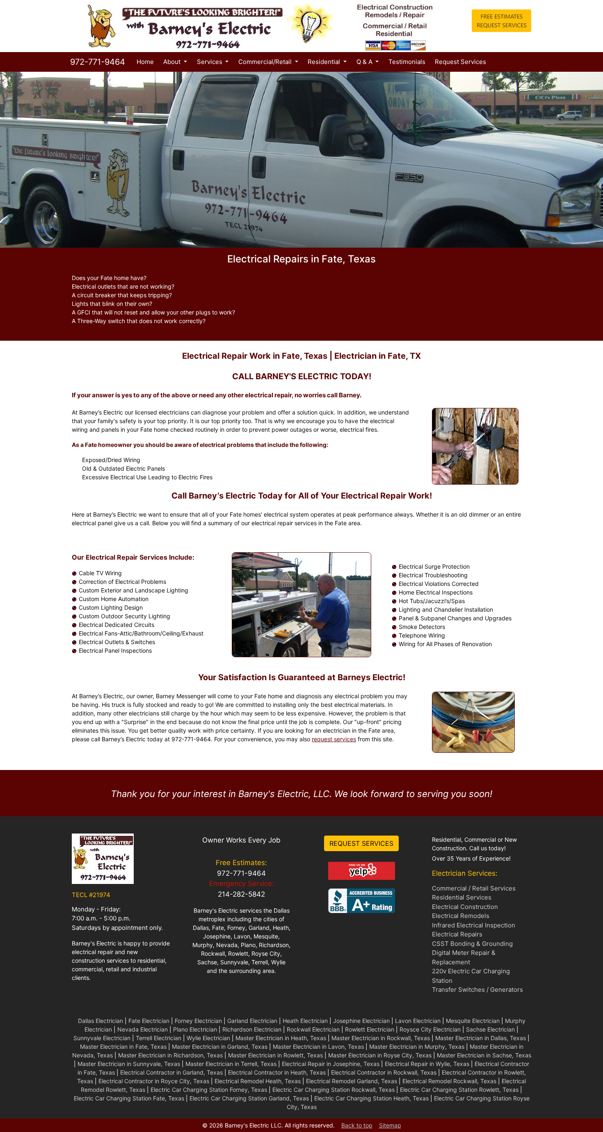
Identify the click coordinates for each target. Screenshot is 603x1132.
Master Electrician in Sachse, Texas (484, 1055)
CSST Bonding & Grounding (472, 944)
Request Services (460, 62)
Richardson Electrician (251, 1029)
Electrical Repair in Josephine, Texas (330, 1063)
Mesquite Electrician (473, 1020)
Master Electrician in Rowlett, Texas (275, 1055)
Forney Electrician (198, 1020)
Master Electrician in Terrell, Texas (230, 1063)
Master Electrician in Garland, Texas (219, 1046)
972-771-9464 (96, 62)
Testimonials (406, 62)
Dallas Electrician (100, 1020)
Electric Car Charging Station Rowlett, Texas (459, 1089)
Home (147, 61)
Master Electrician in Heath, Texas (280, 1037)
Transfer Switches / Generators (477, 989)
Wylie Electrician (208, 1037)
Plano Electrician (195, 1029)
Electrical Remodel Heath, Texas (258, 1080)
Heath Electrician (305, 1020)
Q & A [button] (365, 62)
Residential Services (461, 897)
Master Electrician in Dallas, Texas (480, 1037)
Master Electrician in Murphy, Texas (416, 1046)
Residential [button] (325, 62)
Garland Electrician (252, 1020)
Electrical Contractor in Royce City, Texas (153, 1080)
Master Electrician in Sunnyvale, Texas (129, 1063)
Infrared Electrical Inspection (473, 925)
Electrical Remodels (460, 916)
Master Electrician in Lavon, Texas (318, 1046)
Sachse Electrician (490, 1029)
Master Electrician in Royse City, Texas (380, 1055)
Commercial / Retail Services (474, 888)
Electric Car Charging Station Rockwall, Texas (333, 1089)
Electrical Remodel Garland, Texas (351, 1080)
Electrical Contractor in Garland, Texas (171, 1072)
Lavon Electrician (418, 1020)
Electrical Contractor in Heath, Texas (277, 1072)
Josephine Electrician (361, 1020)
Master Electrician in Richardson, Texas (170, 1055)
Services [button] (210, 62)
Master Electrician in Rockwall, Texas (380, 1037)
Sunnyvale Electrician (101, 1037)
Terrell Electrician (158, 1037)
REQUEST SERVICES (361, 843)
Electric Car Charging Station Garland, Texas (249, 1098)
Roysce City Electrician (430, 1029)
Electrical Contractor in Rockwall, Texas (383, 1072)
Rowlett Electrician (369, 1029)
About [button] (172, 62)
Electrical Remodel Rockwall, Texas (449, 1080)
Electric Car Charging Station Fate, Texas (129, 1098)
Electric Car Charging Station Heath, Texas (371, 1098)
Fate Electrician (148, 1020)
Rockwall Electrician (313, 1029)
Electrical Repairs (457, 934)
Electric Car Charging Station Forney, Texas (209, 1089)
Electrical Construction (465, 907)
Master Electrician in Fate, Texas (123, 1046)
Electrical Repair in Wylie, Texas (427, 1063)
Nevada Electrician (142, 1029)
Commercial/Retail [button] (265, 62)
